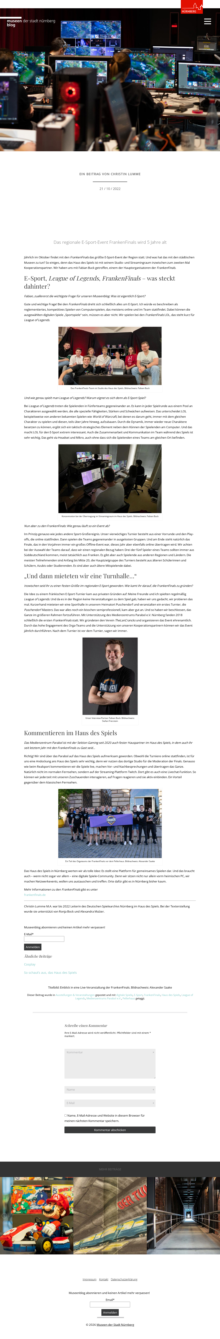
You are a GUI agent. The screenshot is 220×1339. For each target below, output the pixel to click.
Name (71, 1089)
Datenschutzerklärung (124, 1279)
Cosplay (29, 964)
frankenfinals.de (35, 895)
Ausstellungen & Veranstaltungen (75, 995)
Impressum (89, 1279)
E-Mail (71, 1103)
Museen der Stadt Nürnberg (115, 1325)
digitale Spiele (124, 995)
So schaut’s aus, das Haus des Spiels (50, 972)
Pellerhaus (129, 998)
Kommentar (75, 1052)
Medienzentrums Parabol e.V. (103, 998)
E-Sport (138, 995)
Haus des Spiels (171, 995)
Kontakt (103, 1279)
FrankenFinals (152, 995)
